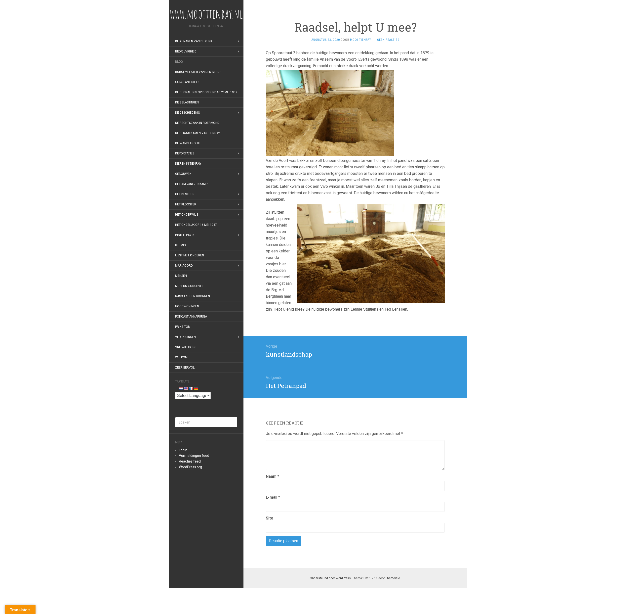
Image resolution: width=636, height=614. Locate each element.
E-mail (273, 497)
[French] (191, 388)
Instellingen (185, 235)
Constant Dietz (187, 82)
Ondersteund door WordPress (330, 578)
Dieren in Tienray (188, 163)
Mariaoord (184, 265)
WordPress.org (190, 467)
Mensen (181, 276)
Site (269, 518)
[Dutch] (181, 388)
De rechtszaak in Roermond (197, 123)
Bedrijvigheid (186, 51)
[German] (196, 388)
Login (183, 450)
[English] (186, 388)
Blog (179, 61)
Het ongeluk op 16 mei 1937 (196, 225)
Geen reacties (388, 40)
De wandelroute (188, 143)
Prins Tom (183, 327)
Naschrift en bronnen (192, 296)
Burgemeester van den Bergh (198, 72)
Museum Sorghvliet (190, 286)
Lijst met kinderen (189, 255)
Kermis (180, 245)
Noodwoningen (187, 306)
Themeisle (392, 578)
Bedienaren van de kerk (193, 41)
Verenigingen (185, 337)
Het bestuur (185, 194)
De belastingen (187, 102)
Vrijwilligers (185, 347)
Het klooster (185, 204)
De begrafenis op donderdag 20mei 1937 (206, 92)
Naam (272, 476)
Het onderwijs (186, 214)
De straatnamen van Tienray (197, 133)
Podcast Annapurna (191, 316)
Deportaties (184, 153)
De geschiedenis (187, 112)
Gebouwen (183, 174)
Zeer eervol (185, 367)
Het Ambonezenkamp (191, 184)
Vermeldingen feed (194, 456)
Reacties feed (190, 461)
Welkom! (181, 357)
